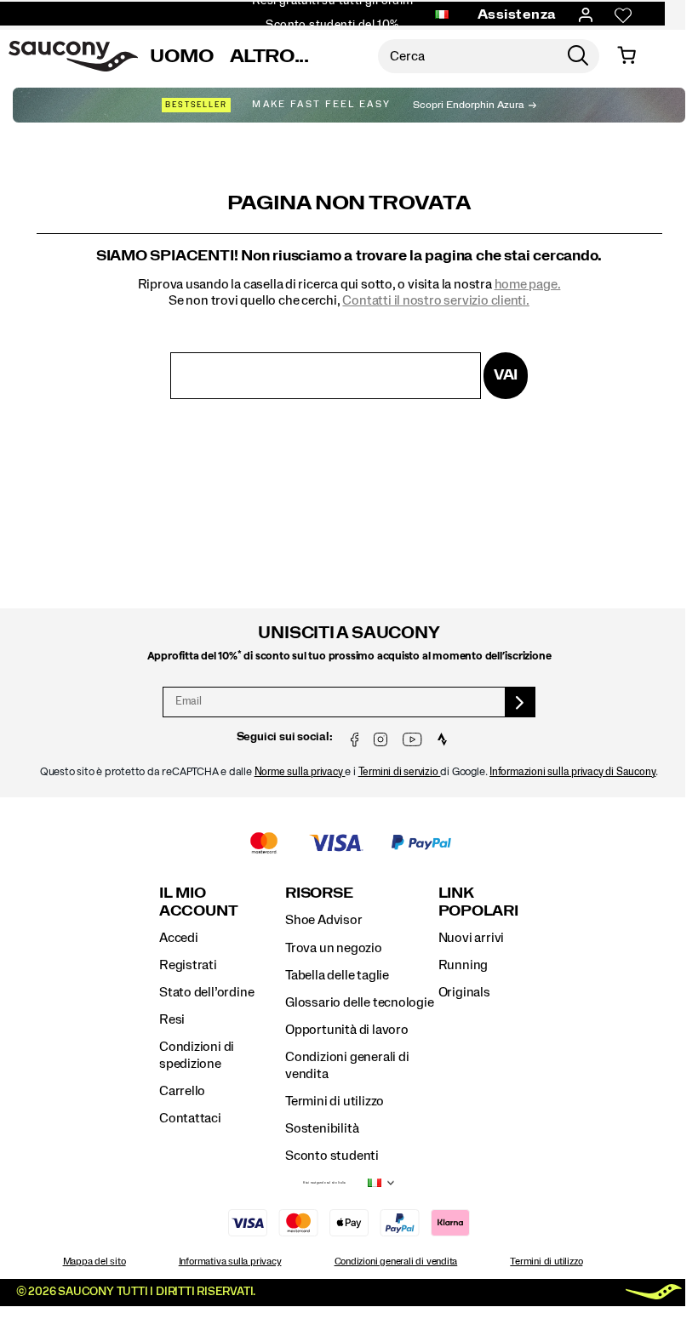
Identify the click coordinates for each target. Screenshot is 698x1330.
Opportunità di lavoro (347, 1029)
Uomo (182, 56)
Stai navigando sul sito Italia (324, 1183)
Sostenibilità (321, 1128)
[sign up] (520, 702)
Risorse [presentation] (318, 893)
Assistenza (517, 14)
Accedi (178, 938)
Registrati (188, 965)
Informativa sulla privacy (230, 1261)
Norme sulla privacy (300, 772)
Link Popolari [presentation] (478, 901)
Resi (172, 1019)
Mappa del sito (94, 1261)
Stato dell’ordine (206, 992)
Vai (506, 375)
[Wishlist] (623, 15)
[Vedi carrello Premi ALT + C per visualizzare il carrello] (626, 56)
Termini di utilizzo (334, 1101)
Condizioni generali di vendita (396, 1261)
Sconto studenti (332, 1155)
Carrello (182, 1091)
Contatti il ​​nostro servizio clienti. (435, 300)
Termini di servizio (399, 772)
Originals (464, 992)
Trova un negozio (333, 948)
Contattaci (190, 1118)
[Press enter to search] (578, 56)
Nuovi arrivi (471, 938)
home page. (528, 284)
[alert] (349, 682)
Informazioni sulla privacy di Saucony (572, 772)
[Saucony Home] (73, 56)
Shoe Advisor (323, 920)
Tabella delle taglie (337, 975)
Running (463, 965)
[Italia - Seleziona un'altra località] (442, 15)
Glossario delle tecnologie (359, 1002)
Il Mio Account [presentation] (198, 901)
